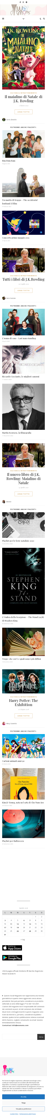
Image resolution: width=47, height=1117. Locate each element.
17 (5, 927)
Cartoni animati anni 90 (13, 761)
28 (30, 931)
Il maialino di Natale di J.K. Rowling (23, 98)
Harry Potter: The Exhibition (23, 702)
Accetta (23, 1097)
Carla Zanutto (11, 120)
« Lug (23, 939)
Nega (23, 1103)
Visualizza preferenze (23, 1109)
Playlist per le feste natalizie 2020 (18, 540)
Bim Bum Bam (8, 160)
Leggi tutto (23, 112)
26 (18, 931)
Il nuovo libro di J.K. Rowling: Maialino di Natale (23, 478)
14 (30, 924)
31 (5, 934)
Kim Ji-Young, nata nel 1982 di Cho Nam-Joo (23, 802)
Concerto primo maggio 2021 (15, 237)
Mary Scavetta (11, 723)
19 (18, 927)
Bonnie (8, 502)
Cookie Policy (14, 1114)
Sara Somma (11, 298)
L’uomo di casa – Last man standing (19, 338)
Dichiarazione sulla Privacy (27, 1114)
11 (11, 924)
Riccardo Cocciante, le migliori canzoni (20, 376)
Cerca (41, 1037)
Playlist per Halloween (13, 841)
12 (18, 924)
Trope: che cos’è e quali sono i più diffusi (21, 659)
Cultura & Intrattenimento (23, 93)
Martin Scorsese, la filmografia (16, 432)
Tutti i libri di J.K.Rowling (23, 279)
